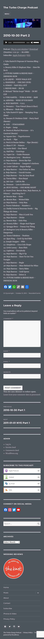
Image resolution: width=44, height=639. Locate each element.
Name (6, 351)
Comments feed (12, 450)
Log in (8, 444)
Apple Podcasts (19, 55)
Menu (7, 14)
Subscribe (7, 608)
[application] (22, 42)
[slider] (37, 42)
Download (33, 49)
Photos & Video (9, 614)
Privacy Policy (9, 619)
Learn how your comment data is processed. (22, 395)
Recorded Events (34, 293)
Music (5, 593)
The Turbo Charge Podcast (20, 7)
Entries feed (11, 447)
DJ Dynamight (8, 293)
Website (7, 372)
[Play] (6, 42)
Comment (8, 319)
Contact (6, 603)
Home (6, 587)
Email (6, 362)
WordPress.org (12, 453)
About (6, 598)
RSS (28, 55)
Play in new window (19, 49)
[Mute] (32, 42)
